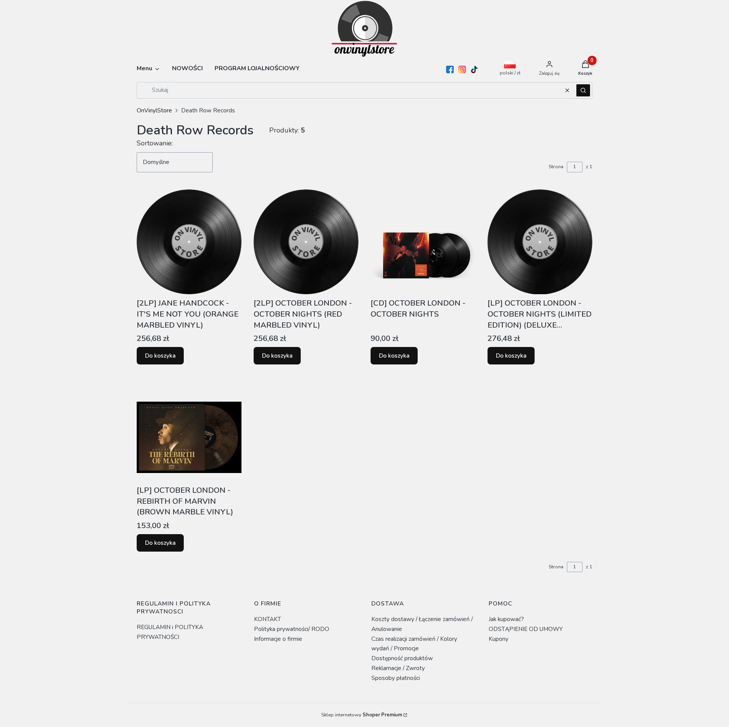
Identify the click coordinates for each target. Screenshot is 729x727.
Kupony (498, 639)
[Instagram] (462, 69)
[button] (583, 90)
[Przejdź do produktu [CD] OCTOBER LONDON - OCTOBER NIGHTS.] (423, 241)
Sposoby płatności (395, 678)
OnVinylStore (154, 110)
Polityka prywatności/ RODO (291, 629)
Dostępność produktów (402, 658)
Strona (556, 166)
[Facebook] (450, 69)
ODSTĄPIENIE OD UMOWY (526, 629)
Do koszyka (160, 356)
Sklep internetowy (361, 714)
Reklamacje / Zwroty (398, 668)
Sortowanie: (155, 143)
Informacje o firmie (278, 639)
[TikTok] (474, 69)
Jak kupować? (506, 619)
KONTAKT (267, 619)
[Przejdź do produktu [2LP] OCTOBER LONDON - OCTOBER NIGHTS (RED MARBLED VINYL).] (306, 241)
